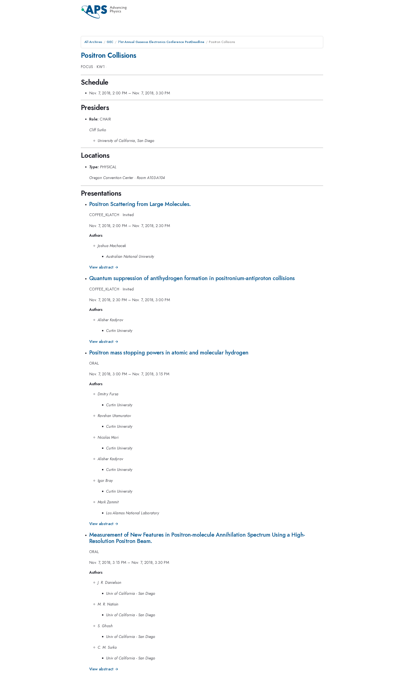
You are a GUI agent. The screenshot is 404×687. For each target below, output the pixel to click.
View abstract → (103, 267)
